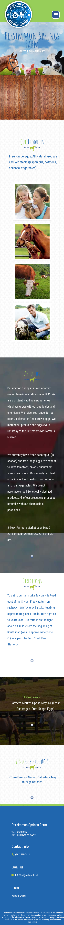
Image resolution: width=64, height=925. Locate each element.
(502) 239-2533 (22, 854)
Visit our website (19, 895)
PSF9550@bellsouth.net (26, 875)
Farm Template (20, 16)
